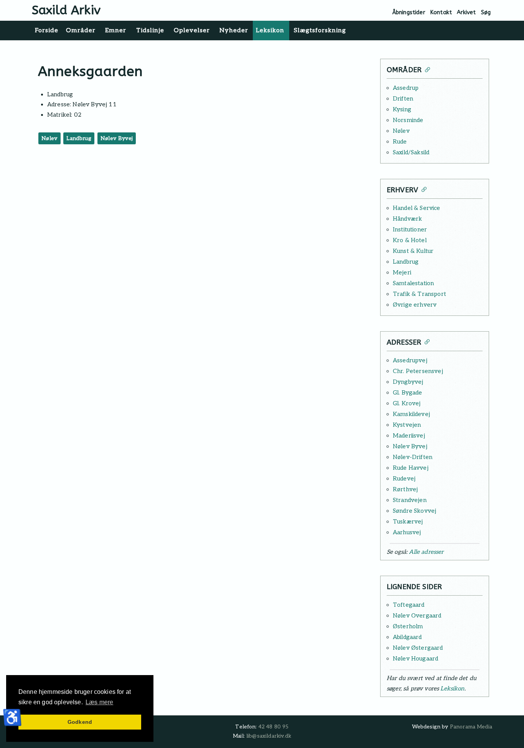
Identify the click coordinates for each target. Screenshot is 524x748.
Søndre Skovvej (414, 510)
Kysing (402, 109)
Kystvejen (407, 424)
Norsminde (408, 120)
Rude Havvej (410, 467)
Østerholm (408, 626)
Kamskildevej (411, 414)
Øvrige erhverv (415, 304)
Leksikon (452, 688)
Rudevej (404, 478)
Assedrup (406, 87)
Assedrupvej (410, 360)
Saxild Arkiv (66, 10)
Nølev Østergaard (418, 647)
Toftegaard (409, 604)
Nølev (49, 138)
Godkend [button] (80, 722)
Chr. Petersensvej (418, 371)
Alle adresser (426, 551)
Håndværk (407, 218)
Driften (403, 98)
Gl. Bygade (407, 392)
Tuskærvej (408, 521)
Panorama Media (471, 727)
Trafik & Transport (419, 294)
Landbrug (78, 138)
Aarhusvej (407, 532)
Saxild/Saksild (411, 152)
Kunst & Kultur (413, 251)
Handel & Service (416, 208)
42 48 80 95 (274, 727)
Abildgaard (407, 637)
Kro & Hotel (410, 240)
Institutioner (410, 229)
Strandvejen (410, 500)
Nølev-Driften (412, 457)
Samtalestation (413, 283)
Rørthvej (405, 489)
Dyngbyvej (408, 381)
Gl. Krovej (407, 403)
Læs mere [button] (99, 702)
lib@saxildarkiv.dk (268, 736)
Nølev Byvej (117, 138)
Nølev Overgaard (417, 615)
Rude (400, 141)
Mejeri (402, 272)
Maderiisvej (409, 435)
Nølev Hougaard (415, 658)
